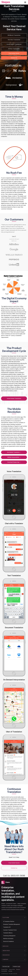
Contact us (14, 868)
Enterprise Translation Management (11, 924)
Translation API (7, 927)
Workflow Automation (8, 938)
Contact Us (14, 57)
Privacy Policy (4, 969)
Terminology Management (9, 935)
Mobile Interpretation (13, 457)
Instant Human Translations (14, 398)
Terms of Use (12, 969)
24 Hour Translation (14, 48)
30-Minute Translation (14, 35)
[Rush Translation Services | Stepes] (5, 2)
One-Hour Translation (14, 39)
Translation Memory (8, 932)
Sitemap (10, 971)
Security (18, 969)
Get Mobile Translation (13, 452)
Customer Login (6, 966)
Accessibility (4, 971)
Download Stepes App (13, 462)
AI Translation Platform (8, 921)
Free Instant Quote (14, 53)
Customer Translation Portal (10, 930)
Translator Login (16, 966)
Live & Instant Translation (14, 44)
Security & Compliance (8, 941)
